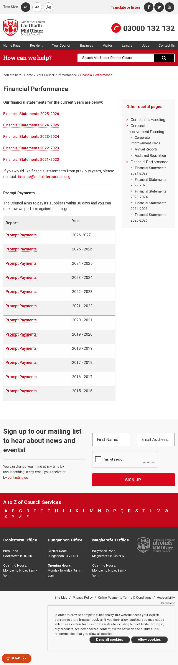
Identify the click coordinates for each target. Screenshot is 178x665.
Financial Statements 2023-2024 (31, 136)
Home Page (11, 45)
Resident (36, 45)
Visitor (107, 45)
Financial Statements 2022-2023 (31, 148)
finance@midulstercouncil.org (44, 177)
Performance (67, 75)
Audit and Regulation (150, 156)
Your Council (61, 45)
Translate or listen (125, 7)
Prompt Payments (21, 235)
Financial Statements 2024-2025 (31, 125)
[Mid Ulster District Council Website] (44, 27)
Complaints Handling (148, 120)
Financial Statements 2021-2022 (31, 159)
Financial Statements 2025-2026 (31, 114)
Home (28, 75)
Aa (25, 7)
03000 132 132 (149, 28)
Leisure (127, 45)
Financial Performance (149, 162)
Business (86, 45)
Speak (15, 658)
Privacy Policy (83, 598)
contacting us (18, 477)
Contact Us (167, 45)
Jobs (145, 45)
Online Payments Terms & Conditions (125, 598)
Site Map (61, 598)
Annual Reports (146, 149)
